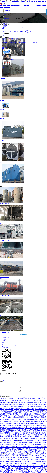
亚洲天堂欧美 (40, 400)
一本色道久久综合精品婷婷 (14, 425)
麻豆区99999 (6, 466)
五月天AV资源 (29, 412)
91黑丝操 (44, 407)
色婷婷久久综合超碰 (18, 412)
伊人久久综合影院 (32, 435)
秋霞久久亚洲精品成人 (32, 411)
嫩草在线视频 (10, 468)
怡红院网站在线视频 (5, 455)
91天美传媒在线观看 (10, 404)
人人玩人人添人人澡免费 (24, 467)
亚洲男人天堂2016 (24, 410)
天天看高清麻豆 (27, 432)
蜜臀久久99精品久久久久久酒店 (16, 428)
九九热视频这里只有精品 (33, 408)
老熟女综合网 (42, 433)
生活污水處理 (20, 345)
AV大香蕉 (42, 407)
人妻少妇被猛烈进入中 (21, 445)
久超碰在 (10, 438)
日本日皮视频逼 (28, 438)
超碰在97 (23, 471)
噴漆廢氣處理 (6, 345)
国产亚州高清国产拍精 (28, 465)
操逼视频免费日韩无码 (15, 429)
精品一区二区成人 (10, 411)
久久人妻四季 (41, 466)
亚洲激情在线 (36, 448)
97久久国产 (28, 426)
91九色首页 (8, 426)
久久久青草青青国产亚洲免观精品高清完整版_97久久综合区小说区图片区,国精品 (30, 440)
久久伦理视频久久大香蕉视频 (41, 444)
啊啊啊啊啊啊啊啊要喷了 (22, 417)
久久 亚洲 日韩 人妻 (13, 412)
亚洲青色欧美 (17, 404)
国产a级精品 (23, 448)
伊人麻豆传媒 (16, 470)
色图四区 (13, 419)
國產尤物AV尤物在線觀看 (43, 435)
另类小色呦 (30, 472)
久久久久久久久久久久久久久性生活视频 (40, 437)
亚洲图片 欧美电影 (3, 449)
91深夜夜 (17, 407)
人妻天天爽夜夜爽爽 (19, 406)
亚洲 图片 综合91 (28, 452)
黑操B (33, 450)
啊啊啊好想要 (6, 448)
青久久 (39, 423)
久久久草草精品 (26, 412)
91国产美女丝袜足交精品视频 (8, 412)
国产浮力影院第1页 (3, 402)
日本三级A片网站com (16, 454)
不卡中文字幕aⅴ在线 (41, 402)
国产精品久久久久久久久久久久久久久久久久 (21, 414)
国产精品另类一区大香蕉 (12, 450)
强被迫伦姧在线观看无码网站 (3, 429)
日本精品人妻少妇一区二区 (37, 463)
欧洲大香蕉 (5, 445)
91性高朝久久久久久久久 (8, 425)
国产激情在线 (23, 432)
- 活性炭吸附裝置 (16, 38)
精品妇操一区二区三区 (9, 437)
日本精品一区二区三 (19, 467)
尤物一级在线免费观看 (27, 430)
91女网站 (34, 448)
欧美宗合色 (6, 464)
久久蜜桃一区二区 (6, 453)
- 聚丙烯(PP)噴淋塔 (5, 31)
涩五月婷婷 (44, 469)
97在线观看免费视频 (34, 412)
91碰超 (23, 453)
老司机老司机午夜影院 (11, 436)
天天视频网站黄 (4, 438)
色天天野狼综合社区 (18, 402)
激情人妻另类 (16, 451)
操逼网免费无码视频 (5, 451)
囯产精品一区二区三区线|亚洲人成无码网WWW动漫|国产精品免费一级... (22, 419)
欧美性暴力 (38, 417)
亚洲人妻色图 (45, 466)
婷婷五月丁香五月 (21, 464)
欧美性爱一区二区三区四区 (23, 450)
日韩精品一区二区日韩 (17, 426)
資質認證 (8, 337)
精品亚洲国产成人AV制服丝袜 (32, 447)
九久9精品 (13, 413)
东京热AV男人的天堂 (24, 423)
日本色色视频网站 (43, 451)
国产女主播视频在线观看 (19, 410)
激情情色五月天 (22, 472)
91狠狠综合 (22, 470)
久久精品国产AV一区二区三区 (41, 406)
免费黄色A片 (9, 448)
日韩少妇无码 (15, 421)
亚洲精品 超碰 (41, 467)
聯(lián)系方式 (3, 347)
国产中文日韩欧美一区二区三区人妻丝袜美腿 (34, 455)
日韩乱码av (9, 453)
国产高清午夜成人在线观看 (3, 413)
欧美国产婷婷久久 (10, 402)
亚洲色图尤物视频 (38, 428)
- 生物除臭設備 (9, 31)
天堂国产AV (12, 448)
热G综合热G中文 (24, 459)
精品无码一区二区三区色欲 (33, 453)
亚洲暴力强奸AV (40, 448)
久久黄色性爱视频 (29, 463)
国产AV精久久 (31, 423)
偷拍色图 (44, 452)
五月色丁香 (27, 407)
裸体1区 (41, 445)
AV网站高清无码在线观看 (38, 442)
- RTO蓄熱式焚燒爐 (8, 38)
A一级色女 (40, 429)
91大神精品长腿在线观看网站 (28, 456)
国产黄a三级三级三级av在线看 (39, 447)
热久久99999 (18, 446)
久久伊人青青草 (24, 438)
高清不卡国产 (38, 445)
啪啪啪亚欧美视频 (6, 447)
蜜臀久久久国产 (42, 463)
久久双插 (43, 416)
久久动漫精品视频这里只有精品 (40, 426)
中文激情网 (42, 410)
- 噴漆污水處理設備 (14, 42)
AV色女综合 (15, 406)
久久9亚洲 (7, 402)
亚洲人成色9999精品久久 (23, 429)
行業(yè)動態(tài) (13, 59)
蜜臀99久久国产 (44, 449)
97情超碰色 (1, 434)
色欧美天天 (27, 444)
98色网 (15, 413)
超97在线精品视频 (20, 451)
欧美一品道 (27, 459)
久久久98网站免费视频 (39, 408)
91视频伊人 (9, 431)
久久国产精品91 (20, 435)
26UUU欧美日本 (24, 435)
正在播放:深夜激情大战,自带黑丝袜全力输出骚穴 (38, 427)
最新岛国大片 (43, 415)
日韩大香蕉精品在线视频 (16, 409)
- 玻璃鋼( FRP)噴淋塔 (28, 31)
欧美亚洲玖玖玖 (27, 425)
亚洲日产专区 (32, 430)
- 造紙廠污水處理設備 (40, 42)
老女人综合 (24, 434)
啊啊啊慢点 (17, 455)
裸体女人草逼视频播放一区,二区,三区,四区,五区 (11, 459)
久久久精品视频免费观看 (5, 411)
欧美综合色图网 (14, 410)
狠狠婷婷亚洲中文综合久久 (9, 471)
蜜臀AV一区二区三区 (4, 428)
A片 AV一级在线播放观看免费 (11, 452)
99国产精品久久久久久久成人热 (9, 423)
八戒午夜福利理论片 (34, 428)
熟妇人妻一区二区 (42, 423)
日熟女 (30, 437)
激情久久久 (6, 427)
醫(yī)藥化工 (15, 345)
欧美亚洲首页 (30, 413)
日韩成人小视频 (31, 426)
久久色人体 (19, 470)
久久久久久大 (40, 449)
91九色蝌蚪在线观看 (40, 452)
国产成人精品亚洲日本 (40, 446)
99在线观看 (21, 427)
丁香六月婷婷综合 (5, 435)
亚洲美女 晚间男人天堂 (17, 431)
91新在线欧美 (28, 435)
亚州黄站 (5, 423)
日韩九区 (21, 433)
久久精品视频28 (37, 429)
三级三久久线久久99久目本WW (8, 465)
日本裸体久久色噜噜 (19, 400)
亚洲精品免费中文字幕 (26, 447)
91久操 (41, 457)
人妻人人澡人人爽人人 (32, 470)
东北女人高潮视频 (41, 469)
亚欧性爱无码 (33, 451)
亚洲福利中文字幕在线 (4, 472)
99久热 (28, 431)
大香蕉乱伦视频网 (4, 421)
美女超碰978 (15, 446)
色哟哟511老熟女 (17, 450)
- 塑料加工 (6, 47)
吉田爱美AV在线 (11, 434)
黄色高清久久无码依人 (19, 461)
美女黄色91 (33, 467)
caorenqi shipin (14, 466)
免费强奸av (20, 457)
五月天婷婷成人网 (23, 442)
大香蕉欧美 (3, 450)
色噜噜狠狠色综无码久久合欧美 (24, 408)
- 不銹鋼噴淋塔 (24, 31)
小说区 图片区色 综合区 (39, 412)
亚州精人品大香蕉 (5, 461)
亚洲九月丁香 (42, 434)
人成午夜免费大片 (32, 417)
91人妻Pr (30, 404)
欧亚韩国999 (26, 453)
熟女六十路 (32, 445)
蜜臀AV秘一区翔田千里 (30, 415)
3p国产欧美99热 (34, 402)
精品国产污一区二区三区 (15, 465)
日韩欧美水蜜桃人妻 (41, 455)
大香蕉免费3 (23, 457)
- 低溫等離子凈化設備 (13, 31)
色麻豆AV (7, 452)
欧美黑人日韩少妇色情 (21, 454)
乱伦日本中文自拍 (34, 413)
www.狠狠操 (35, 445)
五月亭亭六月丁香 (43, 465)
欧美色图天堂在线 (13, 470)
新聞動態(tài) (3, 48)
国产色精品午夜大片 (30, 448)
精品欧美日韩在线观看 (24, 433)
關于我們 (3, 65)
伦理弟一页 (30, 459)
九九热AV (15, 407)
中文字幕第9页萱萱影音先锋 (29, 450)
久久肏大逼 (15, 423)
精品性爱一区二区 (28, 466)
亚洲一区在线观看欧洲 (16, 445)
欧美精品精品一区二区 (6, 410)
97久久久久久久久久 (33, 461)
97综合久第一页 (39, 434)
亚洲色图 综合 (1, 440)
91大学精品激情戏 (42, 454)
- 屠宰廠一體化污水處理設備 (30, 42)
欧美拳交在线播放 (41, 468)
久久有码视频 (28, 436)
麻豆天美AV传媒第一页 (23, 446)
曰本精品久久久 (18, 413)
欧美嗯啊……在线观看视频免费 (18, 469)
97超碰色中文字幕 (12, 456)
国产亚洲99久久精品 (40, 414)
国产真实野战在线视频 (37, 411)
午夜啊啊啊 (1, 469)
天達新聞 (3, 339)
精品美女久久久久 (4, 454)
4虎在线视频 (36, 436)
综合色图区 (10, 430)
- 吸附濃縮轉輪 (12, 38)
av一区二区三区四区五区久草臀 (19, 453)
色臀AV (35, 450)
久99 (39, 433)
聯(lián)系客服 (6, 347)
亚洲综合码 (12, 463)
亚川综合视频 (36, 449)
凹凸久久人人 (12, 451)
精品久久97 (33, 404)
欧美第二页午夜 (9, 451)
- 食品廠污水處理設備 (5, 42)
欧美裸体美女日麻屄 (16, 435)
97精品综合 (26, 416)
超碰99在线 (32, 471)
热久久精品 (28, 423)
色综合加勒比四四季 (11, 472)
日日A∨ (41, 470)
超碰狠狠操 (34, 415)
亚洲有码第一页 (24, 451)
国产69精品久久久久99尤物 (7, 414)
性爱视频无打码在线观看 (8, 449)
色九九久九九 (7, 445)
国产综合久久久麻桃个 (44, 419)
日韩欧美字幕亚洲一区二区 (37, 431)
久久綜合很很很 (38, 415)
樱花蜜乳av (14, 404)
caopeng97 (11, 461)
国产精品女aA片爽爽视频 (33, 438)
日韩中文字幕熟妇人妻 (37, 457)
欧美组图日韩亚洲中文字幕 (16, 434)
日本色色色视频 (27, 411)
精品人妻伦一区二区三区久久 (31, 457)
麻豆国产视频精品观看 (9, 429)
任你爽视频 (19, 427)
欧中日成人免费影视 (14, 461)
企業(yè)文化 (5, 337)
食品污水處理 (3, 345)
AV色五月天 (29, 461)
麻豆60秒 (31, 436)
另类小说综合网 (6, 404)
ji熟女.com (11, 466)
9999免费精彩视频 (43, 450)
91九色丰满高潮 (33, 406)
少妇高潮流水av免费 (29, 428)
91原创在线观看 (13, 430)
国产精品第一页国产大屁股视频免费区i (4, 436)
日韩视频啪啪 (6, 463)
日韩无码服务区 (7, 417)
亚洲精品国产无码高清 (29, 454)
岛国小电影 (25, 470)
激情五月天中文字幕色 (19, 423)
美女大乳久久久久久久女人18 (11, 433)
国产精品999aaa (31, 414)
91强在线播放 (30, 431)
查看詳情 (4, 35)
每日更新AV (13, 408)
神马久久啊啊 (26, 461)
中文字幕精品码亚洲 (19, 459)
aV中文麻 (41, 415)
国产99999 (38, 433)
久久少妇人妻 (17, 466)
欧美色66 (18, 447)
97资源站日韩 (26, 448)
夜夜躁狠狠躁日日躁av (17, 433)
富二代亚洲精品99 (36, 400)
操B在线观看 (4, 456)
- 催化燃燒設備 (4, 38)
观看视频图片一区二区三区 (29, 410)
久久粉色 (15, 448)
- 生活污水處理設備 (10, 42)
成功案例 (3, 342)
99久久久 (18, 421)
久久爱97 (44, 468)
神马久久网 (1, 452)
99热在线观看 (30, 406)
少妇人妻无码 (23, 415)
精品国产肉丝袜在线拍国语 (38, 409)
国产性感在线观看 (23, 425)
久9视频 (23, 455)
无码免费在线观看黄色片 (34, 416)
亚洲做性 (44, 445)
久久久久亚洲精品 (22, 413)
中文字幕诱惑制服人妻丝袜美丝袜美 (36, 407)
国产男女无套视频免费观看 (30, 429)
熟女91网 (16, 452)
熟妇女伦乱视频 (44, 432)
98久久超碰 (9, 470)
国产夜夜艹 (36, 472)
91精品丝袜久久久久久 (12, 427)
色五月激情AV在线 (11, 457)
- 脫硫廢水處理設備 (24, 42)
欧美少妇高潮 (43, 429)
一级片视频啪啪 (37, 468)
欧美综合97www (12, 435)
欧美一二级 (29, 408)
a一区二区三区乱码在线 (34, 446)
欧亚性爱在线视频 (39, 471)
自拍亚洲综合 (29, 416)
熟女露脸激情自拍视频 (32, 449)
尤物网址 (27, 451)
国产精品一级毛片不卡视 (6, 430)
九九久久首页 (30, 444)
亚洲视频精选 (39, 430)
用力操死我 (42, 431)
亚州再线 (23, 461)
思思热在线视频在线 (26, 455)
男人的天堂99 (24, 452)
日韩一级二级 (19, 442)
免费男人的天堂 (27, 464)
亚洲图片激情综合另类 (22, 449)
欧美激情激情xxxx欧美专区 (22, 466)
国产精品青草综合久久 (20, 452)
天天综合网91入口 (43, 421)
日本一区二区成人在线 (12, 426)
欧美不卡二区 (13, 411)
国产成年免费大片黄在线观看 (17, 472)
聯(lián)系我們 (3, 346)
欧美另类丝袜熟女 (22, 447)
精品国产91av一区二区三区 (25, 406)
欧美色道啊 (15, 416)
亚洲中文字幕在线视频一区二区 (34, 419)
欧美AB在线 (19, 407)
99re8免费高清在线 (33, 459)
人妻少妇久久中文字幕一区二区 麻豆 (13, 442)
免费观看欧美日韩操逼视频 (5, 470)
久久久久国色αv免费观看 (23, 468)
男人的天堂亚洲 (13, 449)
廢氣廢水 (18, 345)
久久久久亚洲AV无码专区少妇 (18, 471)
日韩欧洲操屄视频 (5, 469)
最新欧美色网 (39, 419)
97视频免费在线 (33, 437)
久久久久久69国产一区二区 (31, 433)
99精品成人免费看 (14, 400)
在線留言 (9, 347)
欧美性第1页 (37, 461)
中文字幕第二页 (4, 408)
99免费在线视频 (14, 402)
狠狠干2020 (7, 438)
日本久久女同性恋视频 (35, 423)
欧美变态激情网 (30, 451)
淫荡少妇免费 (39, 472)
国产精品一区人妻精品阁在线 (13, 467)
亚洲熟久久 (37, 438)
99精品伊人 (35, 417)
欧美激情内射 (40, 461)
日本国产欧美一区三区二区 (9, 400)
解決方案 (3, 6)
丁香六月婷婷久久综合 (12, 414)
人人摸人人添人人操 (38, 413)
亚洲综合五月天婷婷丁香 (7, 432)
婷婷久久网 (19, 429)
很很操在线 (31, 452)
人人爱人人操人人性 (43, 453)
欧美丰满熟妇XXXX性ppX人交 (10, 406)
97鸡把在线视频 (43, 436)
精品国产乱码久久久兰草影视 (13, 432)
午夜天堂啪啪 (32, 463)
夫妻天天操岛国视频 (6, 457)
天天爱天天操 (5, 426)
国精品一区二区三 (2, 412)
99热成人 (38, 416)
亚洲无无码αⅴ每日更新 (6, 442)
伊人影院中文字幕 (36, 404)
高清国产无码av (30, 407)
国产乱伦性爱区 (6, 446)
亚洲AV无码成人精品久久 (32, 442)
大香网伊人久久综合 (11, 440)
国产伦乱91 (39, 436)
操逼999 (6, 406)
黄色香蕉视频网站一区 (7, 416)
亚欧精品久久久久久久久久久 (29, 427)
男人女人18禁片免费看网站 (23, 426)
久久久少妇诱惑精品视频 (6, 468)
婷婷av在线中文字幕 (13, 453)
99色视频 (10, 463)
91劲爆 (19, 465)
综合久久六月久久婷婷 (31, 400)
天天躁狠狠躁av (2, 447)
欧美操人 (24, 427)
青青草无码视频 (19, 425)
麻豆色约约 (9, 466)
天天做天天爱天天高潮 (6, 450)
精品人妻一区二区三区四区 (10, 428)
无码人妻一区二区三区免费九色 (18, 438)
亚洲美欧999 (7, 408)
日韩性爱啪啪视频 (13, 469)
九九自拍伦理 (22, 412)
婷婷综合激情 (12, 431)
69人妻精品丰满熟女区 (39, 456)
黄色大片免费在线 (8, 467)
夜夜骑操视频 (41, 417)
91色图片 (25, 464)
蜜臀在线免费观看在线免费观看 (16, 468)
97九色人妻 (9, 455)
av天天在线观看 (41, 459)
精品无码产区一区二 (38, 465)
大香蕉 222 (44, 414)
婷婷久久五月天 (44, 459)
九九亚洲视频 (10, 408)
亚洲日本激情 (42, 442)
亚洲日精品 (4, 400)
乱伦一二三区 (28, 470)
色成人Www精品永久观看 (16, 464)
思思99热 (34, 429)
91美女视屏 (35, 471)
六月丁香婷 (37, 469)
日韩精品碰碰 (23, 411)
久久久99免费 (33, 436)
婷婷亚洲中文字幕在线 (27, 449)
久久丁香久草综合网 (2, 406)
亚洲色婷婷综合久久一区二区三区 (9, 421)
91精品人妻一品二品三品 (5, 431)
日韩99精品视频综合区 (37, 470)
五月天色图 (35, 433)
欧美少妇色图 (8, 435)
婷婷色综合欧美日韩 (44, 412)
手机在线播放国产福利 (35, 414)
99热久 (37, 450)
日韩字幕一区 (2, 432)
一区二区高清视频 (12, 445)
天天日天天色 (43, 456)
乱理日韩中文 (8, 469)
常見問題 (8, 339)
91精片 (33, 431)
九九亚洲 (29, 453)
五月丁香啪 (37, 406)
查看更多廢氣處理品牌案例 (23, 334)
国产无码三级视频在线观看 (23, 463)
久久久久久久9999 (27, 472)
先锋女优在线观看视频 (19, 432)
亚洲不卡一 (32, 434)
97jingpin (3, 416)
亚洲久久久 (30, 402)
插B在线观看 (40, 416)
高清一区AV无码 (44, 470)
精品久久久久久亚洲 (16, 417)
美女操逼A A (23, 430)
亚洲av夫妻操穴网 (21, 434)
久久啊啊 (8, 472)
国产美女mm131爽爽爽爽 (44, 409)
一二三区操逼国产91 (26, 400)
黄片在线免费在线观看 (43, 413)
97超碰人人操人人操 (27, 417)
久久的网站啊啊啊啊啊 (17, 456)
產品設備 (3, 28)
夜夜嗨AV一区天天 (12, 454)
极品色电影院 (15, 463)
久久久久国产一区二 (42, 411)
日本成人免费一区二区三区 (8, 409)
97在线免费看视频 (22, 428)
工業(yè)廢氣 (12, 345)
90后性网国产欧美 (20, 415)
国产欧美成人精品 (36, 430)
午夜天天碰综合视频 (33, 465)
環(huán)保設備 (3, 340)
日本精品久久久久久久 (24, 437)
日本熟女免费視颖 (23, 402)
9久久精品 (2, 468)
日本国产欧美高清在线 (18, 448)
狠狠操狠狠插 (29, 469)
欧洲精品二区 (35, 466)
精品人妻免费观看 (4, 459)
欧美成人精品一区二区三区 (23, 409)
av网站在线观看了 (23, 407)
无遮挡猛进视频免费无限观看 (27, 471)
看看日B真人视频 (26, 413)
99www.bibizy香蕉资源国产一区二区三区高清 (28, 421)
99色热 (4, 427)
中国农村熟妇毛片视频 (41, 404)
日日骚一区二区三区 (10, 415)
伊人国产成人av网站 (8, 456)
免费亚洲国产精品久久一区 (37, 435)
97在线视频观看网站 (16, 440)
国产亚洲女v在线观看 (13, 455)
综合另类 (26, 428)
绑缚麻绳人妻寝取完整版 (35, 444)
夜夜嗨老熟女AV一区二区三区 (36, 454)
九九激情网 (16, 427)
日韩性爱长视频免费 (7, 407)
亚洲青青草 (22, 400)
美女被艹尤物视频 (21, 444)
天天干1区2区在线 (17, 449)
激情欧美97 (12, 409)
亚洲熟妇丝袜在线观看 (6, 440)
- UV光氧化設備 (17, 31)
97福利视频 (24, 444)
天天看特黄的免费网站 (35, 452)
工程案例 (3, 43)
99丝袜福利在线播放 (29, 467)
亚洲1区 (8, 427)
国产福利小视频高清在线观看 (18, 411)
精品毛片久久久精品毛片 (37, 432)
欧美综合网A (26, 457)
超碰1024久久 (20, 455)
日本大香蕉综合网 (2, 446)
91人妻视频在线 (44, 446)
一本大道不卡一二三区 (10, 447)
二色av (42, 408)
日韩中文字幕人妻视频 (9, 413)
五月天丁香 (28, 437)
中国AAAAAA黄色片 (14, 415)
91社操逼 (10, 444)
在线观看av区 (35, 434)
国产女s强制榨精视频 (10, 464)
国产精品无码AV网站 (24, 436)
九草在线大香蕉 (33, 468)
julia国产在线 (39, 450)
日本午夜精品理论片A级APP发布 (15, 444)
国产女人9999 (34, 426)
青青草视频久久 (12, 416)
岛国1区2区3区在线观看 (18, 437)
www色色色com (32, 409)
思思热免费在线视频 (25, 431)
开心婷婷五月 (14, 437)
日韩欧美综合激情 (13, 438)
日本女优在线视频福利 (35, 464)
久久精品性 (45, 433)
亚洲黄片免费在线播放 (17, 408)
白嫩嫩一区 (8, 461)
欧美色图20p (10, 410)
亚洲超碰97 (20, 440)
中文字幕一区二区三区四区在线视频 (21, 416)
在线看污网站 (20, 430)
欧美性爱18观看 (3, 465)
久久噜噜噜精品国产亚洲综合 (18, 436)
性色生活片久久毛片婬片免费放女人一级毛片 (37, 425)
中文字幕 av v (37, 459)
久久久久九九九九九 (27, 404)
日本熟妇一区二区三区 (2, 471)
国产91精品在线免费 (31, 432)
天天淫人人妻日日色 (28, 409)
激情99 (40, 410)
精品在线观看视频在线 (28, 468)
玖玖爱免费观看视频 (5, 433)
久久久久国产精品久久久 (29, 446)
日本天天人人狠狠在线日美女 (37, 421)
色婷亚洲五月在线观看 (22, 456)
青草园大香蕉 (27, 414)
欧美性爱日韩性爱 (37, 467)
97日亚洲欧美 (33, 472)
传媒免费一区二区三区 (37, 451)
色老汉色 (41, 432)
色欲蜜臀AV (38, 466)
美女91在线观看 (27, 402)
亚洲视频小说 (17, 430)
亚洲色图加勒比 (32, 466)
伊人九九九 (26, 415)
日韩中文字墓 (31, 464)
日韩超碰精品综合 (11, 407)
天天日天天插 (17, 457)
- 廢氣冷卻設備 (21, 31)
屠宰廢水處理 (9, 345)
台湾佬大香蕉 (18, 463)
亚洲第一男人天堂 (34, 456)
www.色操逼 (30, 425)
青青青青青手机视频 (33, 469)
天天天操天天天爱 (3, 464)
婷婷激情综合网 (15, 447)
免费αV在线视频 (21, 421)
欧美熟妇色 (21, 431)
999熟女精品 (37, 402)
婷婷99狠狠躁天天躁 (28, 434)
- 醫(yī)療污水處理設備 (19, 42)
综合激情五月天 (44, 400)
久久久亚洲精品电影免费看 (36, 410)
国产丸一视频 (7, 454)
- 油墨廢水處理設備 (35, 42)
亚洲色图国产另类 (38, 453)
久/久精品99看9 (27, 442)
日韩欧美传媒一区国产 (24, 469)
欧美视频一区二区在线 (21, 404)
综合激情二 (6, 437)
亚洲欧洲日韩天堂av (11, 417)
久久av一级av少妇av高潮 (6, 434)
